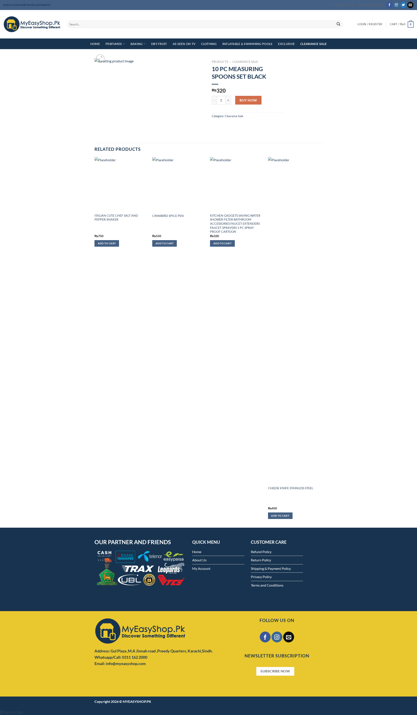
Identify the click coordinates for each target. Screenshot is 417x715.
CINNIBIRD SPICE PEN (168, 216)
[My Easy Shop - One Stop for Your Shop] (32, 24)
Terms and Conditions (267, 585)
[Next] (321, 342)
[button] (11, 712)
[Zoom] (100, 58)
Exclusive (286, 44)
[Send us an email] (410, 5)
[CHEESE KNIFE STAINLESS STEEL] (295, 320)
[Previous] (94, 342)
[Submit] (338, 24)
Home (95, 44)
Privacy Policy (261, 577)
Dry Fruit (159, 44)
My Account (201, 568)
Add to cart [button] (107, 243)
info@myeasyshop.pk (371, 5)
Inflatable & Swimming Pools (247, 44)
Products (220, 61)
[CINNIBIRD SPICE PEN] (179, 184)
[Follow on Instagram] (396, 5)
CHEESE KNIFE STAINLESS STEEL (290, 488)
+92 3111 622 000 (341, 5)
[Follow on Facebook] (389, 5)
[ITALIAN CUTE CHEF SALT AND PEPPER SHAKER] (121, 184)
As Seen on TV (184, 44)
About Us (199, 560)
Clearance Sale (313, 44)
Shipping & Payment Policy (271, 568)
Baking (137, 44)
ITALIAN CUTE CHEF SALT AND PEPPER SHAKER (116, 217)
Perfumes (114, 44)
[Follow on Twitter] (403, 5)
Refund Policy (261, 552)
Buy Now (248, 100)
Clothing (209, 44)
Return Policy (261, 560)
